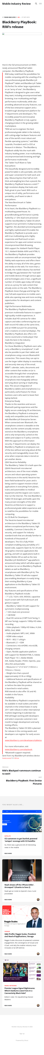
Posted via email (6, 758)
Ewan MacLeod (10, 17)
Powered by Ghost (22, 1040)
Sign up (22, 1034)
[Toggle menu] (40, 3)
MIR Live (16, 758)
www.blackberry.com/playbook (18, 749)
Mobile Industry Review (16, 3)
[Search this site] (36, 3)
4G (19, 17)
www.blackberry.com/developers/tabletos (23, 740)
